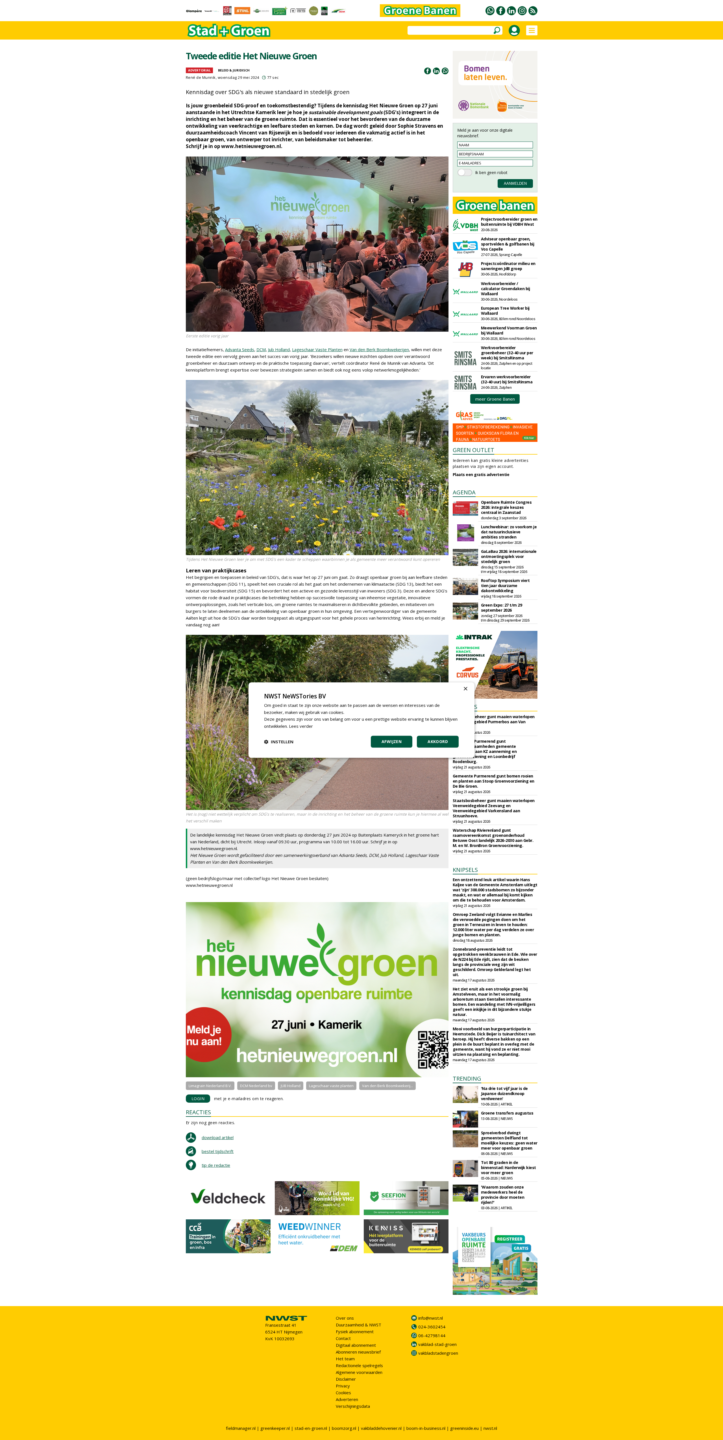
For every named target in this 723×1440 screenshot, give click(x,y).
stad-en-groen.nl (311, 1428)
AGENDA (464, 492)
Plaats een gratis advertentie (481, 474)
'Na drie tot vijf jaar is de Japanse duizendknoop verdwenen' (504, 1093)
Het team (345, 1358)
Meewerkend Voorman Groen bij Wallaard (509, 330)
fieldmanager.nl (241, 1428)
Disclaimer (346, 1379)
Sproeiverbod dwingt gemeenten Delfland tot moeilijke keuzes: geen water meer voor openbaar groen (509, 1140)
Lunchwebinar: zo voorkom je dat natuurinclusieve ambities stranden (509, 532)
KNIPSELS (465, 870)
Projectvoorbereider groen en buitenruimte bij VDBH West (509, 221)
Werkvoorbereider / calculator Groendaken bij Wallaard (505, 288)
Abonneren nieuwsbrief (358, 1352)
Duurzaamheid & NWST (358, 1325)
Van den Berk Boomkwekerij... (387, 1085)
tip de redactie (216, 1165)
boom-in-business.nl (425, 1428)
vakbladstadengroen (438, 1353)
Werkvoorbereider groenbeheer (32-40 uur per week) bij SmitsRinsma (507, 352)
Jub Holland (279, 349)
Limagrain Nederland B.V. (210, 1085)
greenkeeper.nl (275, 1428)
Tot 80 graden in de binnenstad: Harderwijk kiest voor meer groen (508, 1167)
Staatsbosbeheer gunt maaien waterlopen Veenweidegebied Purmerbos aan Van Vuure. (494, 721)
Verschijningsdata (353, 1406)
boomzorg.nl (344, 1428)
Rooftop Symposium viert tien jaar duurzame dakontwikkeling (505, 585)
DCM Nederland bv (256, 1085)
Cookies (343, 1392)
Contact (343, 1338)
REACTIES (198, 1112)
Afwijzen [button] (392, 741)
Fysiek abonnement (355, 1331)
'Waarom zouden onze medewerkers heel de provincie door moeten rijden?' (502, 1194)
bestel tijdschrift (218, 1151)
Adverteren (347, 1399)
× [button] (465, 689)
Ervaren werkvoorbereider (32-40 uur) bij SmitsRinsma (507, 379)
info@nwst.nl (430, 1318)
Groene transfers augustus (507, 1113)
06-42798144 (431, 1335)
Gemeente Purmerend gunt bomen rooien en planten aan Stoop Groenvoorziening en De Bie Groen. (493, 781)
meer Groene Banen (495, 399)
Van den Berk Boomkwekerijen (379, 349)
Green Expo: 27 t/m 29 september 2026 (501, 607)
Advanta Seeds (239, 349)
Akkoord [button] (438, 741)
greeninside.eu (464, 1428)
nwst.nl (490, 1428)
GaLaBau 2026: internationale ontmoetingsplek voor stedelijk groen (509, 556)
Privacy (343, 1386)
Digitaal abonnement (356, 1345)
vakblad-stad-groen (437, 1344)
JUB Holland (290, 1085)
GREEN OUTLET (473, 450)
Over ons (345, 1318)
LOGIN (198, 1098)
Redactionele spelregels (359, 1365)
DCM (261, 349)
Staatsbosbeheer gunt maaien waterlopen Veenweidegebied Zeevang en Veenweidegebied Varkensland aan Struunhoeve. (494, 808)
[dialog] (361, 720)
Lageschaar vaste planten (331, 1085)
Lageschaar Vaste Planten (317, 349)
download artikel (218, 1137)
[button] (278, 742)
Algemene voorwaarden (359, 1372)
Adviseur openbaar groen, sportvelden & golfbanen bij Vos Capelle (507, 244)
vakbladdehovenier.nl (381, 1428)
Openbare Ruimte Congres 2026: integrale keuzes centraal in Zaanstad (506, 507)
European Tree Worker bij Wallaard (505, 310)
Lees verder (301, 726)
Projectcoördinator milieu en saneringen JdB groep (508, 266)
